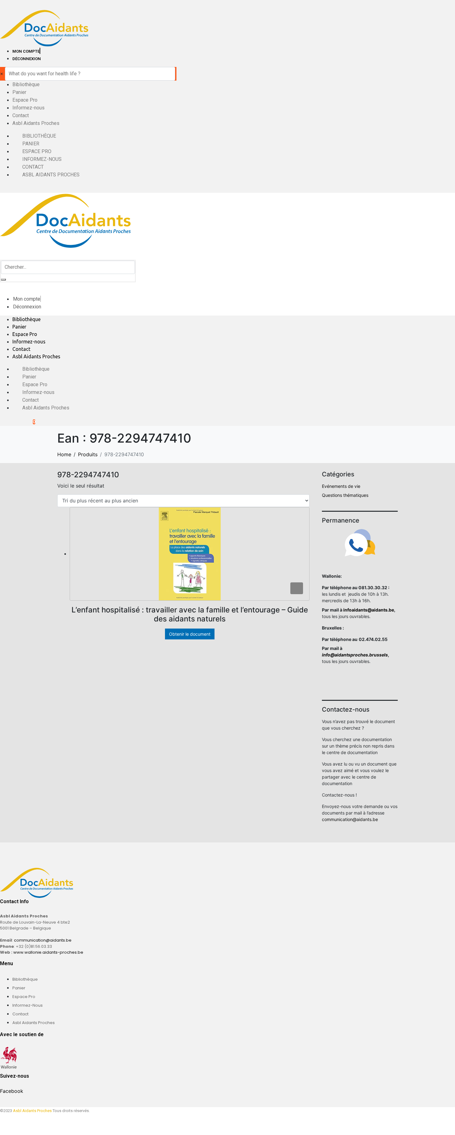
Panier (19, 92)
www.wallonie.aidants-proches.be (48, 952)
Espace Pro (24, 100)
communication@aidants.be (350, 819)
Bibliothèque (26, 84)
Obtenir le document (189, 634)
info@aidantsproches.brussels (355, 654)
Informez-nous (28, 108)
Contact (20, 115)
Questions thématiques (345, 495)
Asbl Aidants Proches (35, 123)
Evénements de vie (341, 486)
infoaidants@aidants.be (368, 609)
